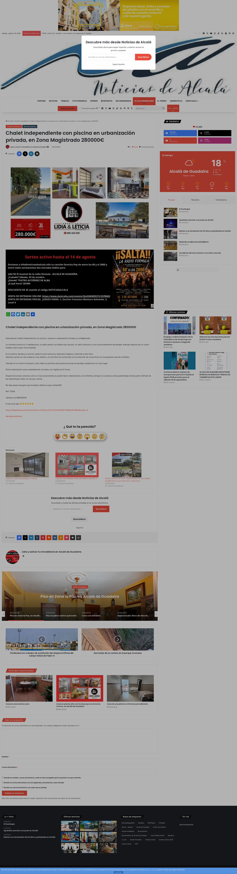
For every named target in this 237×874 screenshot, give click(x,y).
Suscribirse (143, 57)
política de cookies (150, 870)
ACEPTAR (118, 872)
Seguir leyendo (118, 64)
